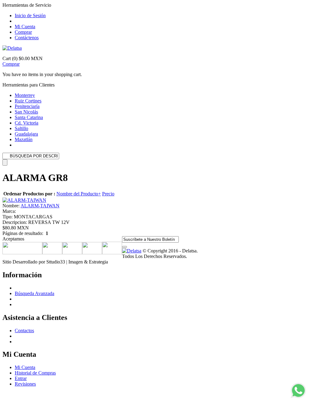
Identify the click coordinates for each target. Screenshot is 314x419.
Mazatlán (24, 139)
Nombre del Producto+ (78, 193)
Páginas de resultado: (22, 233)
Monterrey (25, 95)
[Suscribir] (124, 247)
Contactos (24, 330)
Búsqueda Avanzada (34, 293)
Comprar (23, 32)
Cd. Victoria (26, 122)
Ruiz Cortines (28, 100)
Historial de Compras (35, 372)
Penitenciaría (27, 106)
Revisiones (25, 383)
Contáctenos (27, 37)
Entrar (21, 378)
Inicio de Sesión (30, 15)
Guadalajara (26, 133)
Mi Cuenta (25, 26)
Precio (108, 193)
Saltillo (21, 128)
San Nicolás (26, 111)
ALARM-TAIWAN (40, 205)
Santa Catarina (29, 117)
